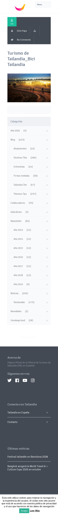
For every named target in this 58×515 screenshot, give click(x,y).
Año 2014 (18, 239)
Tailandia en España (18, 412)
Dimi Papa (22, 30)
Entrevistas (19, 166)
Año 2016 (18, 257)
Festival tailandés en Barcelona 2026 (27, 456)
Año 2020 (15, 130)
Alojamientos (20, 148)
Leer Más (35, 510)
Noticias (15, 293)
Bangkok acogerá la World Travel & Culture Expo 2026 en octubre (26, 468)
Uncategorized (18, 320)
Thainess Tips (20, 193)
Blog (13, 139)
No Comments (24, 39)
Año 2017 (18, 266)
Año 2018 (18, 275)
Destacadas (19, 302)
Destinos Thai (20, 157)
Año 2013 (18, 230)
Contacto (12, 422)
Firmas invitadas (22, 175)
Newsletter (16, 221)
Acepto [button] (24, 511)
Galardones (16, 212)
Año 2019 (18, 284)
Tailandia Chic (20, 184)
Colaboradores (18, 203)
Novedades (16, 311)
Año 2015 (18, 248)
